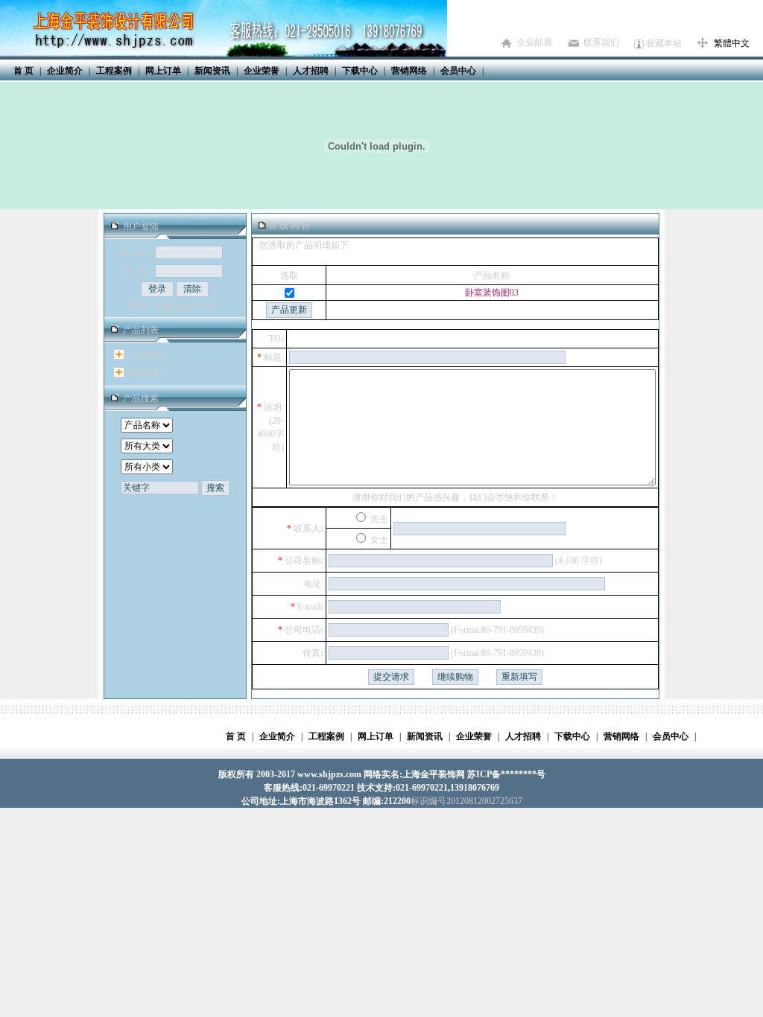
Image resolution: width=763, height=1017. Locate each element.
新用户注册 (150, 306)
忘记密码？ (199, 306)
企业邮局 (534, 42)
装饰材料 (145, 373)
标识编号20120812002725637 (466, 801)
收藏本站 (664, 43)
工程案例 (145, 355)
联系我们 (601, 42)
